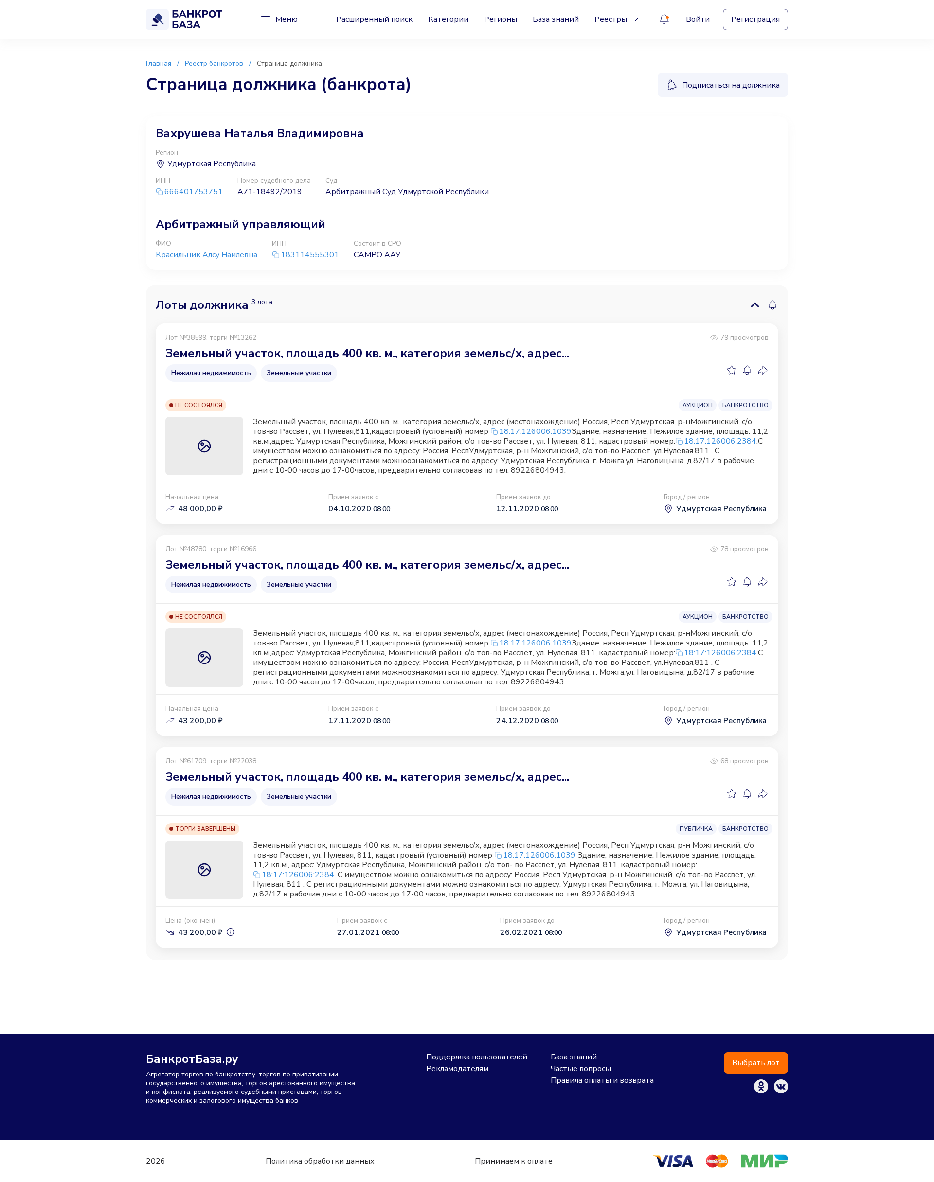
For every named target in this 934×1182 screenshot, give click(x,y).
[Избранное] (731, 370)
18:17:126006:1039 (535, 431)
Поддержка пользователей (476, 1057)
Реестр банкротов (214, 63)
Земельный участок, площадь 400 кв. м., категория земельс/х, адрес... (367, 353)
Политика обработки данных (320, 1161)
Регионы (500, 19)
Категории (448, 19)
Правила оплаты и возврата (602, 1080)
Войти (698, 19)
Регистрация (755, 19)
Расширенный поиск (374, 19)
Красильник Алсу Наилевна (206, 255)
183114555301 (310, 255)
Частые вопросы (581, 1069)
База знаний (556, 19)
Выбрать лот (756, 1062)
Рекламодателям (457, 1069)
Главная (158, 63)
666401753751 (193, 192)
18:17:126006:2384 (720, 441)
